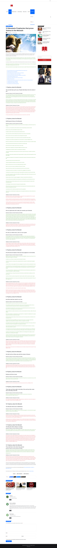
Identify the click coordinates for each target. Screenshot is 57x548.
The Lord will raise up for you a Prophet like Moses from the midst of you (17, 70)
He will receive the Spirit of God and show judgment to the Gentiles (16, 75)
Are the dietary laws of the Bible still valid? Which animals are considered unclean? (10, 489)
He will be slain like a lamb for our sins (12, 76)
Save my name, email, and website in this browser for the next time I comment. (16, 539)
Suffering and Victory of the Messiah (12, 71)
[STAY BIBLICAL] (13, 5)
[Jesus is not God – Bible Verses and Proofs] (40, 29)
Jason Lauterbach (9, 32)
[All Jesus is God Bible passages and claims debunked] (31, 484)
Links (50, 0)
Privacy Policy (28, 546)
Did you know (25, 11)
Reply (10, 499)
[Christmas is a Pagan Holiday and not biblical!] (40, 39)
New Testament (19, 473)
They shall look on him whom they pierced (13, 83)
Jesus (14, 473)
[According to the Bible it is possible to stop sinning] (40, 42)
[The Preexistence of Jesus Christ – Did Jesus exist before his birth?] (21, 484)
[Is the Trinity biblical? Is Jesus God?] (40, 32)
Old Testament (26, 473)
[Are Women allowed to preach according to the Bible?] (40, 35)
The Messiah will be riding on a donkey (12, 82)
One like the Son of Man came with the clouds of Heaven (15, 77)
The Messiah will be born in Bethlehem (12, 81)
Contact (29, 11)
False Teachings (20, 11)
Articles (10, 11)
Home (7, 11)
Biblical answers (14, 11)
